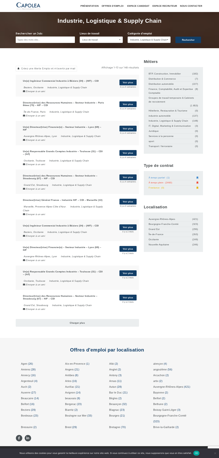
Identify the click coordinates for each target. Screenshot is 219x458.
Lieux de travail (89, 33)
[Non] (215, 453)
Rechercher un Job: (29, 33)
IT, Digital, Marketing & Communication (170, 126)
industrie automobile (160, 115)
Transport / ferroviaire (161, 146)
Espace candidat (138, 6)
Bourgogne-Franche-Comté (164, 224)
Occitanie (154, 239)
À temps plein (160, 182)
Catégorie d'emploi (140, 33)
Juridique (154, 131)
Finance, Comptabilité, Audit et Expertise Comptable (171, 91)
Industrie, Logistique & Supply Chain (67, 87)
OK (196, 453)
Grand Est (154, 229)
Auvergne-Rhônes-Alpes (162, 219)
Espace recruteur (164, 6)
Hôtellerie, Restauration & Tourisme (168, 110)
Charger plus (77, 323)
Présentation (89, 6)
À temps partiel (159, 177)
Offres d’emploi (113, 6)
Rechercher (188, 40)
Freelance (156, 187)
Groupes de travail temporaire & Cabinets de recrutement (171, 100)
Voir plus (128, 82)
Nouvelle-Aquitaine (159, 244)
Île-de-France (156, 234)
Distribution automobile (161, 84)
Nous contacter (191, 6)
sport (151, 141)
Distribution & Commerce (162, 79)
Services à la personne (161, 136)
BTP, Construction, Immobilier (165, 73)
